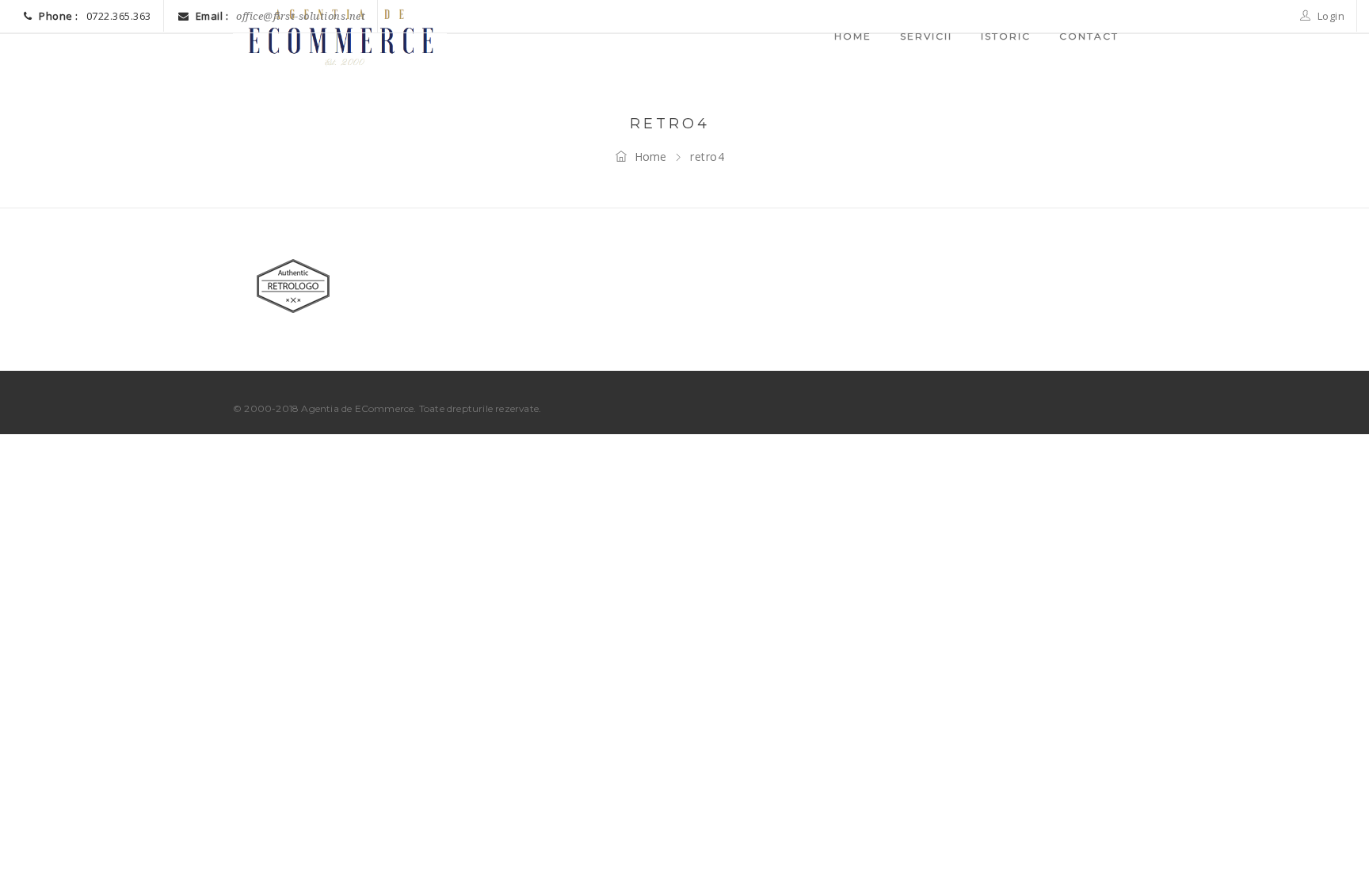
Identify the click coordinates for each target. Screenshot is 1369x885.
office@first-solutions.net (300, 16)
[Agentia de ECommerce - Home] (340, 35)
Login (1329, 16)
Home (650, 156)
